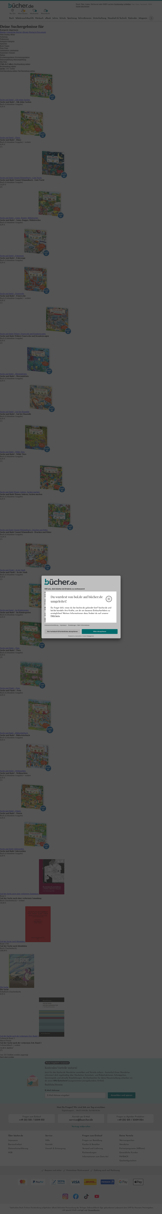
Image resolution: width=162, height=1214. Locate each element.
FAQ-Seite (55, 616)
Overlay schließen (108, 598)
